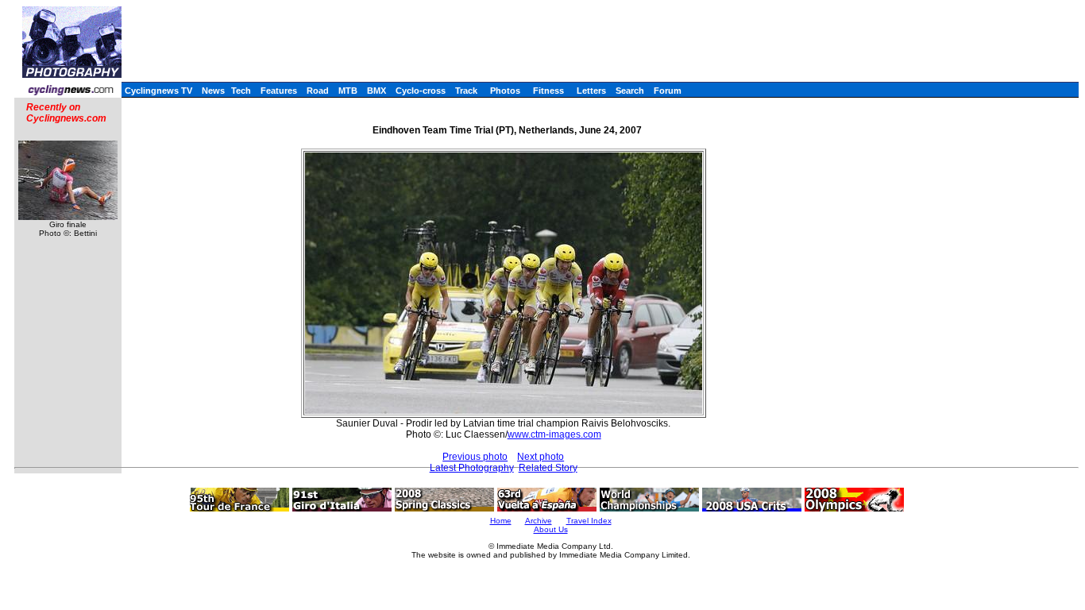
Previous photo (475, 456)
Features (279, 90)
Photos (505, 90)
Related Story (548, 467)
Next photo (540, 456)
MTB (347, 90)
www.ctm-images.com (554, 434)
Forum (668, 90)
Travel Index (589, 520)
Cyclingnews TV (158, 90)
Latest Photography (472, 467)
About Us (551, 529)
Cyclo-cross (421, 90)
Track (466, 90)
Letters (591, 90)
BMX (376, 90)
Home (501, 520)
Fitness (548, 90)
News (213, 90)
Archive (538, 520)
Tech (241, 90)
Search (630, 90)
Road (318, 90)
